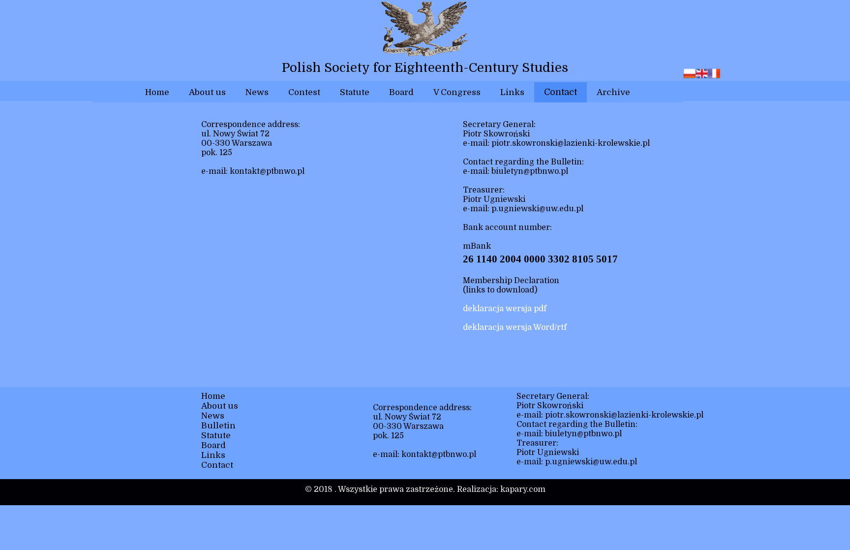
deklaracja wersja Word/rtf (515, 327)
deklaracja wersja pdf (504, 308)
